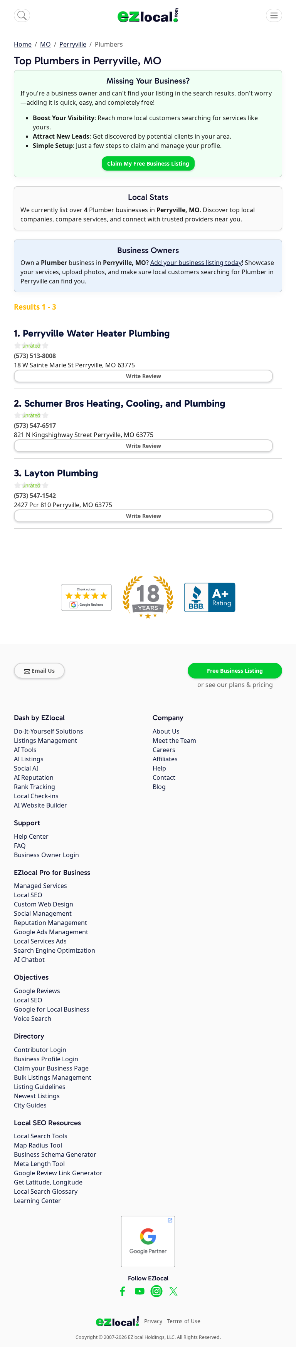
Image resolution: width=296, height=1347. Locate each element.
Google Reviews (37, 991)
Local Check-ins (36, 796)
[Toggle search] (22, 15)
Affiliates (165, 759)
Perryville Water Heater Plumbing (96, 333)
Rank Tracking (34, 786)
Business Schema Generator (55, 1154)
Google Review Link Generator (58, 1173)
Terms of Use (183, 1321)
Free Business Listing (235, 670)
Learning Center (37, 1200)
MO (45, 44)
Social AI (26, 768)
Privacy (153, 1321)
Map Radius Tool (38, 1145)
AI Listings (29, 759)
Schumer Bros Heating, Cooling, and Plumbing (124, 403)
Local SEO (28, 895)
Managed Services (40, 885)
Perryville (72, 44)
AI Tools (25, 750)
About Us (166, 731)
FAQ (20, 845)
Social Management (43, 913)
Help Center (31, 836)
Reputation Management (50, 922)
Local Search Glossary (45, 1191)
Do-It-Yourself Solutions (48, 731)
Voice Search (32, 1018)
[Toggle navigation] (274, 15)
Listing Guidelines (40, 1086)
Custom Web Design (43, 904)
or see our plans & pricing (235, 684)
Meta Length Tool (39, 1163)
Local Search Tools (40, 1136)
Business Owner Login (46, 855)
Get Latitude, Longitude (48, 1182)
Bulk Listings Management (52, 1077)
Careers (164, 750)
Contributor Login (40, 1049)
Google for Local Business (51, 1009)
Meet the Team (174, 740)
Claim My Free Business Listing (148, 163)
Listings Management (45, 740)
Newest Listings (37, 1096)
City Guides (30, 1105)
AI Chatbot (29, 959)
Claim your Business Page (51, 1068)
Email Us (43, 670)
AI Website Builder (40, 805)
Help (159, 768)
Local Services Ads (40, 941)
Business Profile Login (46, 1059)
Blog (159, 786)
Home (23, 44)
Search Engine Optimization (54, 950)
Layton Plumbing (61, 473)
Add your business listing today (196, 262)
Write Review (143, 376)
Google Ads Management (51, 932)
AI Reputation (34, 777)
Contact (164, 777)
